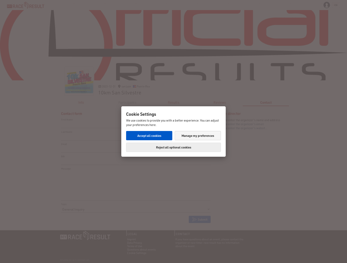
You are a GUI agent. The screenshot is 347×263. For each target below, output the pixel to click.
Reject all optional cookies (173, 147)
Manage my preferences (198, 136)
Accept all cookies (149, 136)
